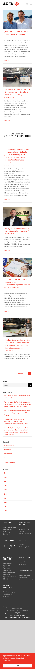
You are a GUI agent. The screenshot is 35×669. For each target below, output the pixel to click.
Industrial (6, 596)
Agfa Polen (6, 574)
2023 (5, 481)
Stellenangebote (24, 547)
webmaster (14, 614)
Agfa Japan (6, 568)
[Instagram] (11, 545)
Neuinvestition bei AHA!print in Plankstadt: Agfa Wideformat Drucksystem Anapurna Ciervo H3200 (16, 421)
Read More (7, 60)
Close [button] (17, 665)
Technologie (7, 532)
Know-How (7, 449)
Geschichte (6, 534)
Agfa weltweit (7, 530)
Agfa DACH (6, 566)
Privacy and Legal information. (11, 607)
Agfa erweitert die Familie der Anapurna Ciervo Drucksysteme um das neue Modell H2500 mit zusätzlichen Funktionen (17, 404)
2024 (5, 477)
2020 (5, 494)
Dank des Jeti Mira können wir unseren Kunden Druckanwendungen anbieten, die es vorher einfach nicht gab (17, 266)
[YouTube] (9, 548)
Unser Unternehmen (9, 527)
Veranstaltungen (24, 575)
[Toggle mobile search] (27, 4)
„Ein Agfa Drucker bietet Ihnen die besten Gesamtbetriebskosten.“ (17, 215)
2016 (5, 511)
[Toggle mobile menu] (31, 4)
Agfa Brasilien (7, 563)
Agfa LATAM (7, 570)
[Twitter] (14, 545)
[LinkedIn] (4, 545)
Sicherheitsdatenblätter (25, 580)
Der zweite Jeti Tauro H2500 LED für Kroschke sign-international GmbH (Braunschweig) (17, 76)
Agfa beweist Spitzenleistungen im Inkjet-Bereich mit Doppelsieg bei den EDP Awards (17, 413)
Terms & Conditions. (10, 610)
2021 (5, 490)
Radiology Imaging (9, 592)
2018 (5, 502)
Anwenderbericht (17, 21)
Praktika (21, 545)
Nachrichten (8, 454)
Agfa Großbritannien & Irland (9, 578)
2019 (5, 498)
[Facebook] (8, 545)
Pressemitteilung (9, 462)
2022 (5, 486)
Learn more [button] (7, 660)
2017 (5, 507)
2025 (5, 473)
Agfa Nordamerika (9, 572)
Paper (6, 458)
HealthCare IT (7, 594)
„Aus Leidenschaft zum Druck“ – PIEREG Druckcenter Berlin (17, 18)
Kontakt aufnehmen (25, 533)
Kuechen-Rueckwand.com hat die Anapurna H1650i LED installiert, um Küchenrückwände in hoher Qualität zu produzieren (17, 327)
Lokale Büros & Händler (24, 530)
